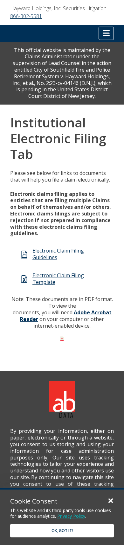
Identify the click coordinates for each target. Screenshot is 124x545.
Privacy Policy (71, 516)
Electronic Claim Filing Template (58, 278)
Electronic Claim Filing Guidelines (58, 254)
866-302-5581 (26, 16)
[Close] (110, 500)
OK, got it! (62, 530)
